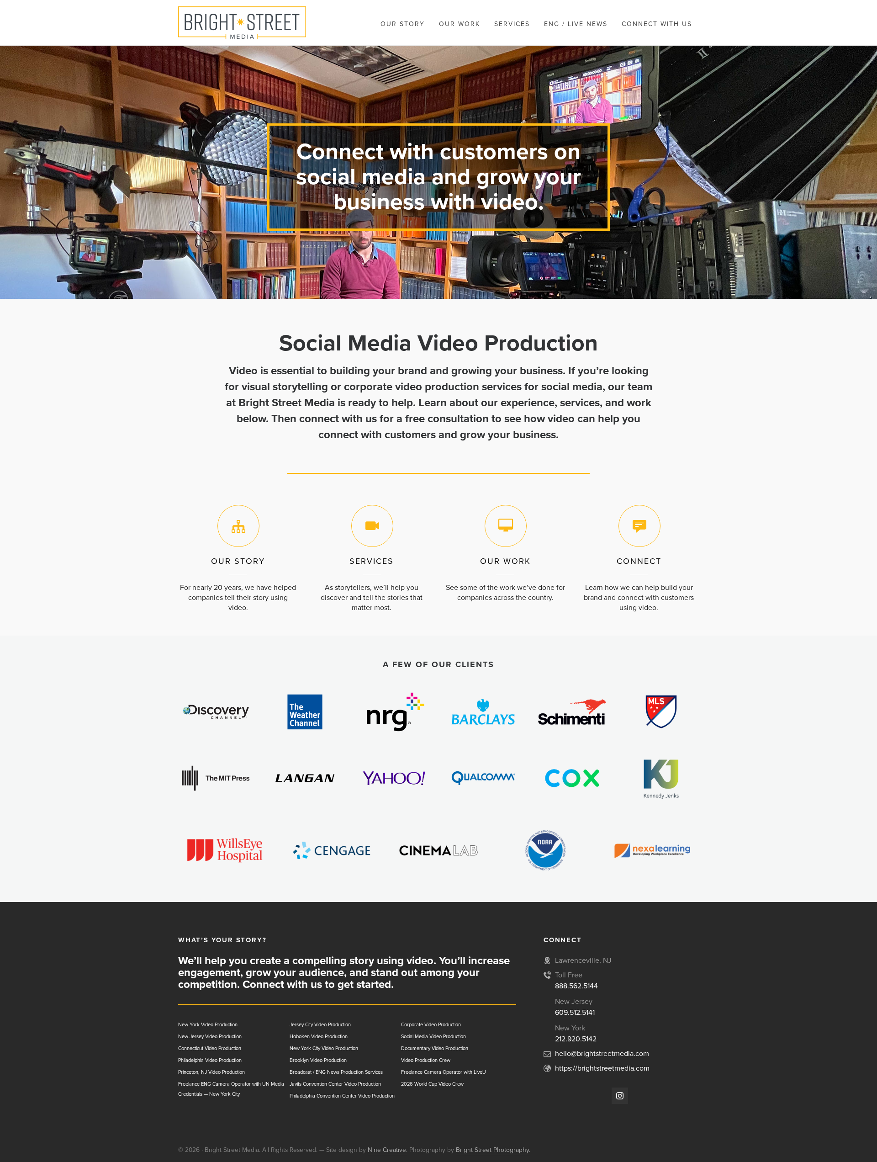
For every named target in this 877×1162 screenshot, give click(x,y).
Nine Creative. (387, 1150)
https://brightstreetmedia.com (602, 1068)
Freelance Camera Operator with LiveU (443, 1072)
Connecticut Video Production (209, 1048)
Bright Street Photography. (493, 1150)
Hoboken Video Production (319, 1037)
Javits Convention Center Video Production (335, 1084)
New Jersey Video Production (210, 1037)
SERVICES (371, 561)
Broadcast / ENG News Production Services (336, 1072)
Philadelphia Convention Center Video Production (342, 1096)
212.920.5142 (576, 1039)
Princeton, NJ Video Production (211, 1072)
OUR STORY (238, 561)
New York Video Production (208, 1025)
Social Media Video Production (433, 1037)
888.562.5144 (576, 986)
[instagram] (620, 1096)
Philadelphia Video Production (210, 1060)
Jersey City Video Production (320, 1025)
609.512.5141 (575, 1012)
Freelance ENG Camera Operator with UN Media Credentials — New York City (231, 1089)
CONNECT (639, 561)
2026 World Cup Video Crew (432, 1084)
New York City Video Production (324, 1048)
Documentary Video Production (434, 1048)
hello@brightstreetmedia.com (602, 1053)
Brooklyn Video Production (318, 1060)
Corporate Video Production (431, 1025)
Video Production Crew (425, 1060)
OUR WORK (505, 561)
